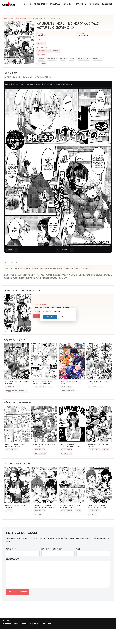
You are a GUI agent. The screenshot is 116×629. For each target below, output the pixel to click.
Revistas (11, 18)
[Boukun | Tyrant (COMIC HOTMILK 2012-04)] (17, 424)
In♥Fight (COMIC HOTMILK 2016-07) (50, 278)
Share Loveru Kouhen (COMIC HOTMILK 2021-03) (43, 506)
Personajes (40, 4)
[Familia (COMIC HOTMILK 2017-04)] (72, 361)
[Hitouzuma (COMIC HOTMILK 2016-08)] (17, 485)
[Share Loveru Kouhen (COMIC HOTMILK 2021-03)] (44, 485)
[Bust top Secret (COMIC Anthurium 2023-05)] (44, 361)
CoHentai (5, 621)
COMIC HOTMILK (20, 18)
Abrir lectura (39, 316)
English (50, 316)
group (71, 58)
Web (78, 549)
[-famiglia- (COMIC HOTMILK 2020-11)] (99, 424)
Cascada (10, 250)
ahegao (41, 58)
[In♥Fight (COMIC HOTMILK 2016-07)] (17, 313)
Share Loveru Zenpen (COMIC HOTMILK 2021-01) (98, 506)
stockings (42, 63)
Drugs (62, 58)
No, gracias (66, 317)
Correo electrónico (52, 549)
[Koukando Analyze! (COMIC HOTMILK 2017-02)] (72, 485)
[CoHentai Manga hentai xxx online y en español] (8, 4)
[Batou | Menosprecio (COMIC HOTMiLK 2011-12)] (72, 424)
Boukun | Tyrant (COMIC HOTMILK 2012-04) (15, 445)
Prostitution (98, 58)
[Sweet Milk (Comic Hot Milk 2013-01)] (44, 424)
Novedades (80, 4)
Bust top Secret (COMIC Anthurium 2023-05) (43, 383)
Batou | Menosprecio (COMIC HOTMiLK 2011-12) (70, 445)
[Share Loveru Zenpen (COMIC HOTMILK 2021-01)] (99, 485)
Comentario (12, 559)
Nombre (11, 549)
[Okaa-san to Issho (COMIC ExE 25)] (17, 361)
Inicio (5, 18)
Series (27, 4)
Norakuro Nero (83, 58)
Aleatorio (94, 4)
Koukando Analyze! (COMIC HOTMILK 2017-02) (71, 506)
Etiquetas (55, 4)
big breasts (52, 58)
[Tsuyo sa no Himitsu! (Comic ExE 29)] (99, 361)
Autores (67, 4)
